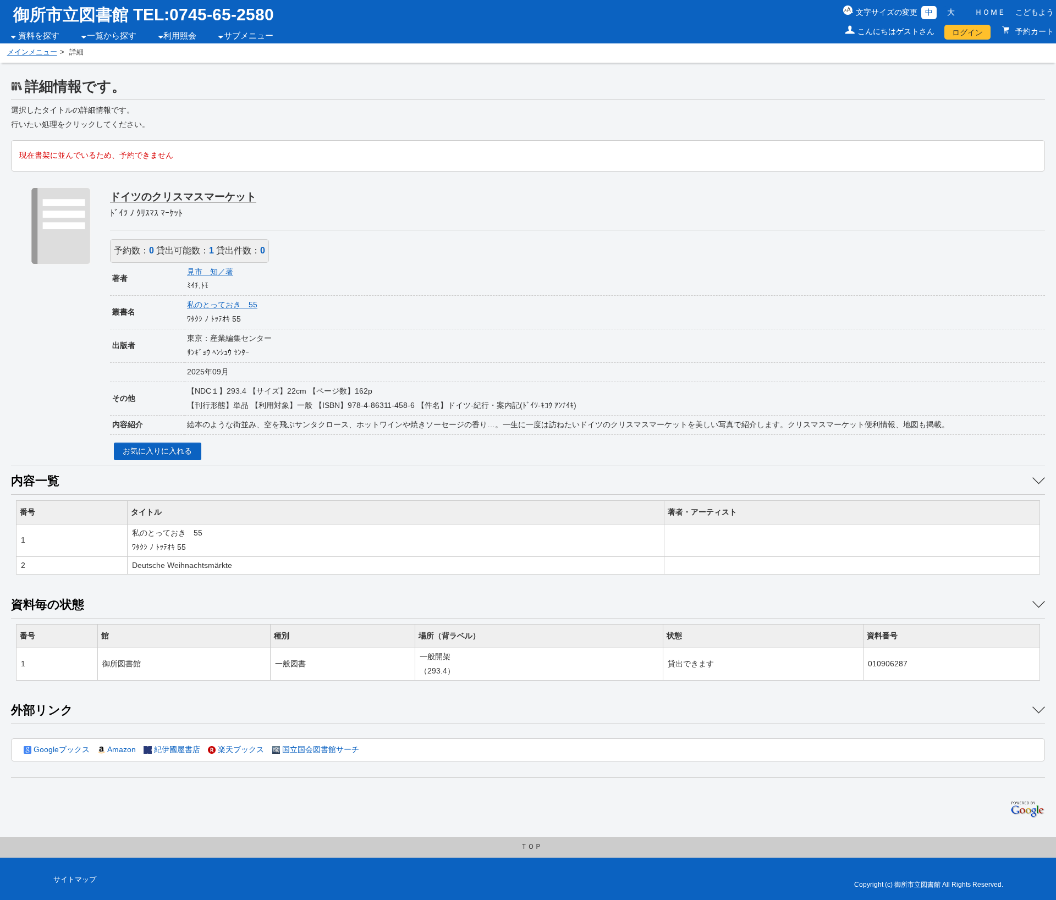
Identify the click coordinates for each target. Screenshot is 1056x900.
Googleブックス (60, 749)
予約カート (1033, 31)
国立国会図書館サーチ (319, 749)
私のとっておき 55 (222, 304)
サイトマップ (74, 880)
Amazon (120, 749)
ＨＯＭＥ (990, 12)
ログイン (967, 32)
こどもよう (1034, 12)
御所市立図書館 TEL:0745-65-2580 (143, 14)
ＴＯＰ (531, 847)
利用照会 (179, 35)
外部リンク (42, 710)
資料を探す (38, 35)
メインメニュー (32, 52)
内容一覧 (35, 481)
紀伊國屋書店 (176, 749)
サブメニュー (248, 35)
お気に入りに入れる (157, 450)
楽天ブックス (240, 749)
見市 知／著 (210, 271)
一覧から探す (111, 35)
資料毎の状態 (47, 604)
